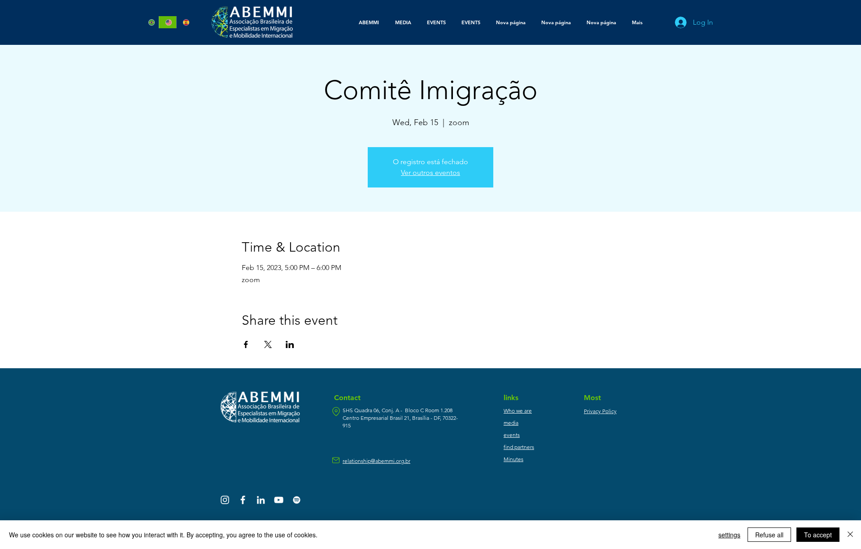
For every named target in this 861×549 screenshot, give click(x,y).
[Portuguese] (150, 22)
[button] (403, 22)
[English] (167, 22)
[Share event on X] (268, 344)
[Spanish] (184, 22)
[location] (336, 411)
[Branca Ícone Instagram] (224, 499)
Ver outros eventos (430, 172)
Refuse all (769, 534)
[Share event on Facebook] (246, 344)
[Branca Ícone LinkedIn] (260, 499)
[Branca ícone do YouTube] (278, 499)
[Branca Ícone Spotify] (296, 499)
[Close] (850, 534)
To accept (818, 534)
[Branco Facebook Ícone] (242, 499)
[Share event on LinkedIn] (290, 344)
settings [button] (729, 534)
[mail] (336, 460)
